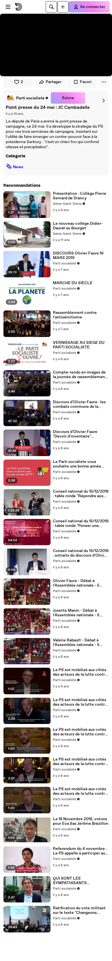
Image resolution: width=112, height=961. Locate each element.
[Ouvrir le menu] (8, 7)
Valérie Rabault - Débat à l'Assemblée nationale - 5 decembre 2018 (76, 642)
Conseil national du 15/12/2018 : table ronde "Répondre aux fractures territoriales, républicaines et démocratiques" (81, 493)
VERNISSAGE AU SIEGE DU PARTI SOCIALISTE (79, 345)
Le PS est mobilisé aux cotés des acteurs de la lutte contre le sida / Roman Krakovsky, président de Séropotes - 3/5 (80, 791)
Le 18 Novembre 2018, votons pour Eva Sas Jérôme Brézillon (80, 821)
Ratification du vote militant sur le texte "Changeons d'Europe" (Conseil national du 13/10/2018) (80, 910)
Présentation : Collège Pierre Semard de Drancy (79, 195)
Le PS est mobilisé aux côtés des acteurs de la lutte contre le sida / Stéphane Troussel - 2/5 (80, 672)
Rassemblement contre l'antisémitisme (75, 315)
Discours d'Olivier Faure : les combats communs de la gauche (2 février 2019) (79, 404)
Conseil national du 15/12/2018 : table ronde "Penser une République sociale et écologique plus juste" (81, 523)
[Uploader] (63, 7)
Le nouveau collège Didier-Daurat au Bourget (78, 225)
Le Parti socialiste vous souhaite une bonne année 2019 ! (77, 464)
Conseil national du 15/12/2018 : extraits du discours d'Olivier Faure (81, 553)
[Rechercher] (51, 7)
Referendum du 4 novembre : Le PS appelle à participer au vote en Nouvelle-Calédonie (80, 851)
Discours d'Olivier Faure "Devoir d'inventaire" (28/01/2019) (75, 434)
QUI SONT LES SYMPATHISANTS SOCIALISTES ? (70, 880)
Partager (53, 82)
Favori (86, 82)
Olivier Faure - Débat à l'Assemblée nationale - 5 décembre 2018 (76, 583)
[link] (27, 98)
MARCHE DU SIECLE (72, 283)
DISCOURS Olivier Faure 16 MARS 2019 (78, 255)
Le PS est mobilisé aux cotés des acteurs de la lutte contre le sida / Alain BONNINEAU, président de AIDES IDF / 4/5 (80, 761)
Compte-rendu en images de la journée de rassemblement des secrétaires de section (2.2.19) (80, 374)
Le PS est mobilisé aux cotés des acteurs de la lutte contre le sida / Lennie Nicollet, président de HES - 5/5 (80, 732)
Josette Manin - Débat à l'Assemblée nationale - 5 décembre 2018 (76, 612)
